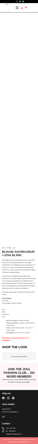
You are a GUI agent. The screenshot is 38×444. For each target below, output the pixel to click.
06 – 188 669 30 (11, 431)
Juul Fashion (7, 439)
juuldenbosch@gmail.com (14, 434)
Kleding (9, 248)
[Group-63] (7, 8)
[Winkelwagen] (34, 7)
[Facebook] (20, 1)
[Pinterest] (23, 1)
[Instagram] (16, 1)
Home (3, 248)
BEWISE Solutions (25, 442)
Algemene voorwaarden (19, 439)
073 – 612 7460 (10, 428)
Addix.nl (16, 442)
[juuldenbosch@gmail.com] (4, 434)
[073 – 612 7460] (4, 428)
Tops (14, 248)
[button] (17, 7)
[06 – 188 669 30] (4, 431)
